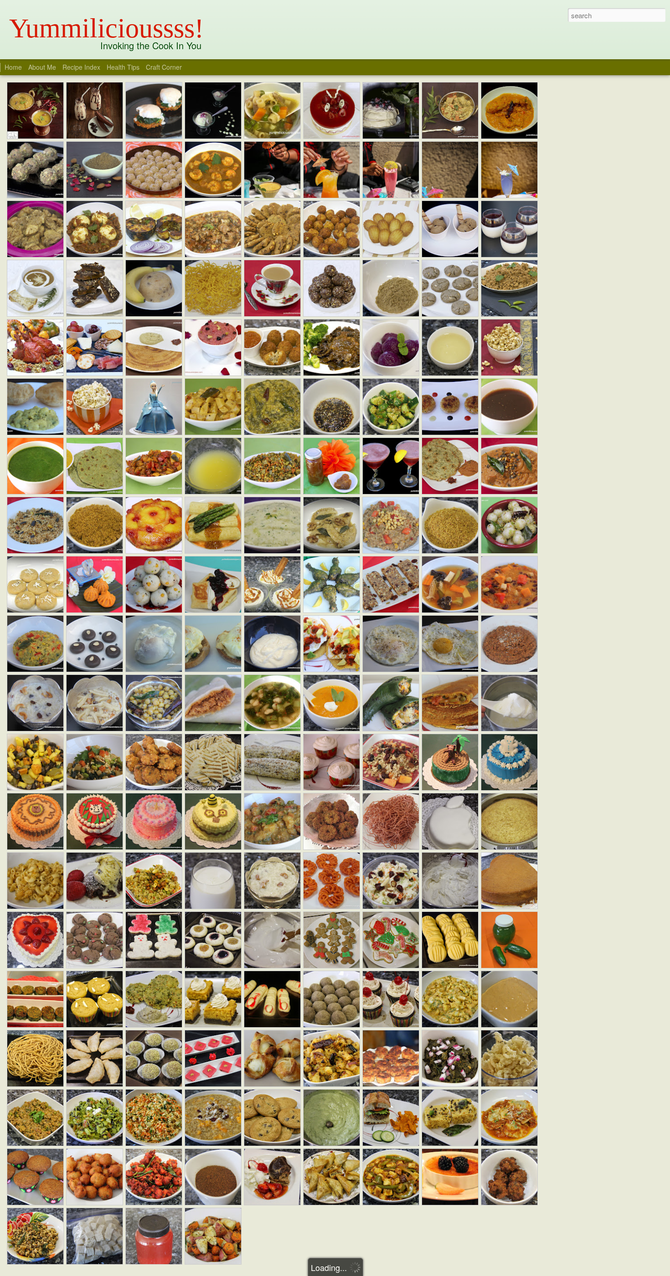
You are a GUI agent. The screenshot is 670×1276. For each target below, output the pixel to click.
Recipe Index (81, 67)
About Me (42, 67)
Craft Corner (164, 67)
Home (13, 67)
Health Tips (124, 67)
